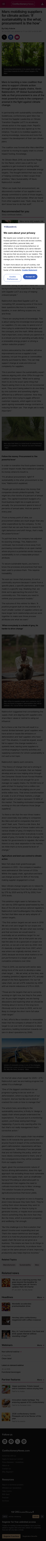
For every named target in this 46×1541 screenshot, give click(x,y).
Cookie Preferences (12, 278)
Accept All (30, 277)
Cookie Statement (29, 270)
